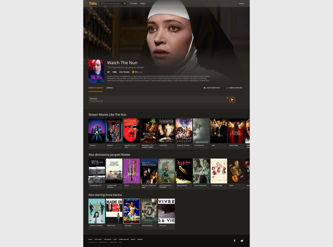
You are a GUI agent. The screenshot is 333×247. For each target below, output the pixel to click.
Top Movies (107, 239)
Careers (140, 239)
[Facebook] (234, 240)
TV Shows (133, 3)
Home (90, 239)
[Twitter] (242, 240)
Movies (142, 3)
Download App (124, 239)
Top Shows (98, 239)
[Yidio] (92, 4)
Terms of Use (113, 242)
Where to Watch (95, 88)
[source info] (227, 98)
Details (109, 88)
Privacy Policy (103, 242)
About (133, 239)
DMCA (120, 242)
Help (115, 239)
